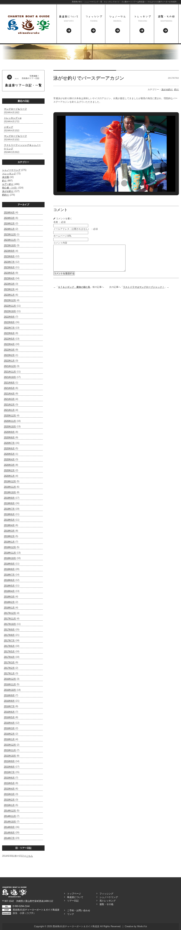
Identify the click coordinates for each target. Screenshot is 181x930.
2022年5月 (9, 338)
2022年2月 (9, 355)
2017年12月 (10, 613)
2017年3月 (9, 662)
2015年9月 (9, 761)
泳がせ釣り (8, 191)
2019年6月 (9, 514)
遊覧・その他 (106, 904)
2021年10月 (10, 377)
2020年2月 (9, 470)
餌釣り (5, 194)
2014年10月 (10, 821)
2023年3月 (9, 284)
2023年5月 (9, 273)
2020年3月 (9, 465)
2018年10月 (10, 558)
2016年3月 (9, 728)
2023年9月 (9, 251)
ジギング (8, 127)
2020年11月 (10, 421)
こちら (29, 856)
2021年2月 (9, 404)
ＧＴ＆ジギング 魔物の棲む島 (74, 287)
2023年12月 (10, 234)
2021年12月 (10, 366)
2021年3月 (9, 399)
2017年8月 (9, 635)
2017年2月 (9, 668)
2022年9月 (9, 316)
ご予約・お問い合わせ (78, 910)
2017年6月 (9, 646)
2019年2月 (9, 536)
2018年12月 (10, 547)
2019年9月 (9, 498)
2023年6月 (9, 267)
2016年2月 (9, 733)
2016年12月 (10, 679)
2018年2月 (9, 602)
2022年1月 (9, 360)
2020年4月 (9, 459)
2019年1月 (9, 541)
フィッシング (106, 893)
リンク (70, 914)
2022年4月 (9, 344)
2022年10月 (10, 311)
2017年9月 (9, 629)
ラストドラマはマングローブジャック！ (143, 287)
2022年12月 (10, 300)
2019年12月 (10, 481)
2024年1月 (9, 229)
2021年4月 (9, 393)
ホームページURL (62, 236)
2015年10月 (10, 755)
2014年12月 (10, 810)
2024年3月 (9, 218)
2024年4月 (9, 212)
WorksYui (142, 926)
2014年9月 (9, 827)
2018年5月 (9, 585)
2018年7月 (9, 574)
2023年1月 (9, 294)
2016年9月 (9, 695)
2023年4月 (9, 278)
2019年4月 (9, 525)
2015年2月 (9, 799)
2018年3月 (9, 596)
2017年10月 (10, 624)
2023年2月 (9, 289)
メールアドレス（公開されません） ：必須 (75, 229)
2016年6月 (9, 712)
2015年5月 (9, 783)
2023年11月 (10, 240)
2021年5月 (9, 388)
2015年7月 (9, 772)
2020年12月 (10, 415)
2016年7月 (9, 706)
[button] (108, 183)
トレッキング (9, 173)
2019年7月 (9, 508)
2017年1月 (9, 673)
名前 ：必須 (59, 222)
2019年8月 (9, 503)
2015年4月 (9, 788)
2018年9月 (9, 563)
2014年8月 (9, 832)
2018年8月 (9, 569)
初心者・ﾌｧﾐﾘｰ (9, 187)
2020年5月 (9, 454)
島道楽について (75, 897)
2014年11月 (10, 816)
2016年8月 (9, 701)
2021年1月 (9, 410)
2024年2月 (9, 223)
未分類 (5, 177)
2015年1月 (9, 805)
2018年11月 (10, 552)
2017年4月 (9, 657)
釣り (4, 180)
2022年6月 (9, 333)
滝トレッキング (108, 900)
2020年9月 (9, 432)
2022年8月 (9, 322)
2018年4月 (9, 591)
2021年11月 (10, 371)
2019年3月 (9, 530)
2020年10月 (10, 426)
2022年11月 (10, 305)
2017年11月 (10, 618)
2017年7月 (9, 640)
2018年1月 (9, 607)
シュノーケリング (11, 170)
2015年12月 (10, 744)
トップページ (74, 893)
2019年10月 (10, 492)
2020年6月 (9, 448)
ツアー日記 (73, 900)
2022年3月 (9, 349)
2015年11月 (10, 750)
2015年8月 (9, 766)
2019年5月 (9, 519)
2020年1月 (9, 476)
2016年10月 (10, 690)
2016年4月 (9, 722)
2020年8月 (9, 437)
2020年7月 (9, 443)
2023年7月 (9, 262)
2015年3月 (9, 794)
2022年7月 (9, 327)
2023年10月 (10, 245)
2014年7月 (9, 838)
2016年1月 (9, 739)
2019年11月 (10, 487)
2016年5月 (9, 717)
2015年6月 (9, 777)
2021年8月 (9, 382)
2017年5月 (9, 651)
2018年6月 (9, 580)
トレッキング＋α (12, 118)
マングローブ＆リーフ (15, 109)
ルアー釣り (8, 184)
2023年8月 (9, 256)
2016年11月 (10, 684)
